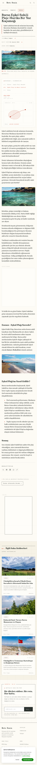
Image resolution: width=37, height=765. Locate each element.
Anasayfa (5, 10)
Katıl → (28, 709)
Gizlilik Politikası (24, 744)
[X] (3, 469)
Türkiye (13, 10)
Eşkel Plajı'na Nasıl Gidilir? (15, 87)
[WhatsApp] (13, 469)
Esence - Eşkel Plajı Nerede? (14, 84)
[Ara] (34, 2)
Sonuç (7, 90)
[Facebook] (6, 469)
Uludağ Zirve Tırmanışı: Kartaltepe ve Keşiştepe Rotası (18, 662)
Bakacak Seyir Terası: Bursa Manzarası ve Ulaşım (15, 621)
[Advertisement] (18, 287)
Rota (12, 3)
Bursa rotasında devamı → (12, 483)
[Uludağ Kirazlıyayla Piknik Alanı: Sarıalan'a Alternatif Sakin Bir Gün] (18, 566)
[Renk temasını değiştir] (30, 3)
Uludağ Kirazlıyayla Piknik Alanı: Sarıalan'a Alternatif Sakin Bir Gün (18, 582)
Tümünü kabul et (27, 759)
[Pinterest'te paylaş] (33, 189)
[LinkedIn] (10, 469)
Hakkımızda (23, 730)
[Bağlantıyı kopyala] (16, 469)
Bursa (21, 10)
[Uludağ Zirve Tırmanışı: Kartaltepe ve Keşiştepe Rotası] (18, 645)
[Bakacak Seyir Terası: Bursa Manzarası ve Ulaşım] (18, 605)
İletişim (22, 733)
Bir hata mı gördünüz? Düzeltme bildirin (15, 479)
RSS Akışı (4, 744)
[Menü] (3, 2)
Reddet (17, 759)
